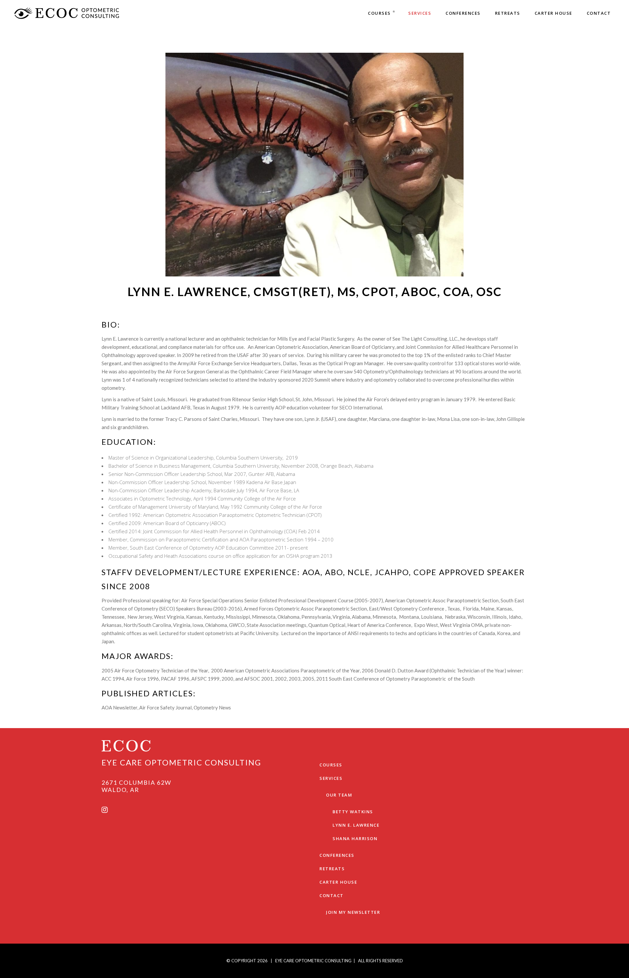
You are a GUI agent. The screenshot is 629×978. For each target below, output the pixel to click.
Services (330, 778)
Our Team (339, 795)
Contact (331, 895)
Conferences (336, 855)
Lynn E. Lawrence (356, 825)
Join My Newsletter (353, 912)
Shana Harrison (355, 838)
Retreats (332, 869)
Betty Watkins (353, 812)
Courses (330, 765)
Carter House (338, 882)
